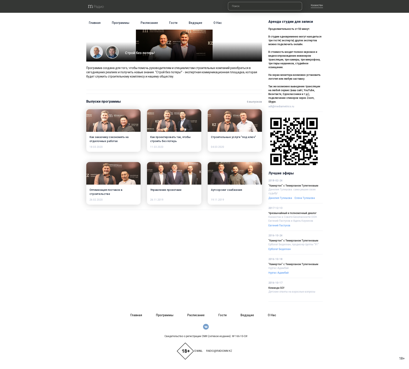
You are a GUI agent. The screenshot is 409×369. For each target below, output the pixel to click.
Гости (173, 22)
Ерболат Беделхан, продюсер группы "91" (293, 244)
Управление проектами (165, 189)
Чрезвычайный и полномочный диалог (292, 213)
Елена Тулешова (305, 198)
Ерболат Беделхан (279, 249)
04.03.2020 (217, 146)
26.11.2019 (156, 199)
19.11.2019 (217, 199)
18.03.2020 (96, 146)
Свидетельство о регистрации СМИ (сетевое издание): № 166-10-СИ (205, 336)
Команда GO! (276, 287)
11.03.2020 (156, 146)
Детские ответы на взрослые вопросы (291, 291)
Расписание (149, 22)
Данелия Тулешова (280, 198)
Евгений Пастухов (279, 225)
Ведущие (195, 22)
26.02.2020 (96, 199)
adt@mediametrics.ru (281, 106)
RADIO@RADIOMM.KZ (219, 350)
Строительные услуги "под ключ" (233, 137)
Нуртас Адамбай (278, 268)
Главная (95, 22)
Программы (120, 22)
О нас (217, 22)
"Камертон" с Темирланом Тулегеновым (293, 185)
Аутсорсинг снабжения (226, 189)
